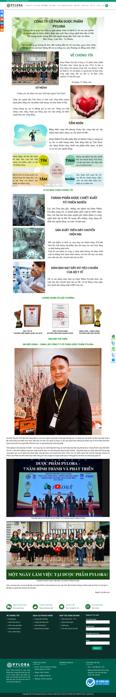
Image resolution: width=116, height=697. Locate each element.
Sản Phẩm (37, 5)
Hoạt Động (52, 5)
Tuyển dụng (64, 625)
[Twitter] (2, 15)
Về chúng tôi (12, 619)
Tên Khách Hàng (91, 619)
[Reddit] (2, 19)
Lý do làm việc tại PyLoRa (69, 628)
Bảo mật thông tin (40, 625)
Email (87, 640)
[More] (2, 30)
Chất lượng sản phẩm (15, 625)
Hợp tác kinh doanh (67, 622)
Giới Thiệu (44, 5)
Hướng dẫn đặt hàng (41, 619)
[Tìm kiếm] (103, 5)
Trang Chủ (29, 5)
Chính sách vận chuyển (42, 628)
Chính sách (85, 5)
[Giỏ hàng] (106, 5)
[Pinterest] (2, 26)
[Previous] (13, 16)
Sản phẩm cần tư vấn (92, 633)
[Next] (102, 16)
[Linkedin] (2, 23)
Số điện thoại (90, 626)
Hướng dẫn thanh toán (41, 622)
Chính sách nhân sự (14, 622)
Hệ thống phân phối (14, 628)
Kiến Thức (77, 5)
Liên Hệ (98, 5)
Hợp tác (92, 5)
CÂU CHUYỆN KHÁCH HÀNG (65, 5)
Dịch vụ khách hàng (14, 632)
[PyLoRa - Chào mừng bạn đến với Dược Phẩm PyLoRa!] (14, 5)
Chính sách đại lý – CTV (68, 619)
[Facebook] (2, 12)
